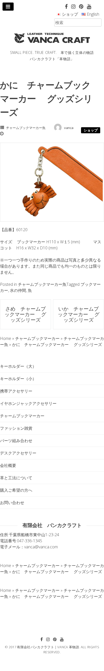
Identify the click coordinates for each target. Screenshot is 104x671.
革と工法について (16, 478)
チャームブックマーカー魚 (25, 127)
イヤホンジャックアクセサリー (28, 403)
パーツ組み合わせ (16, 440)
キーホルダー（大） (18, 366)
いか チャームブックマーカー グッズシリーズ (78, 314)
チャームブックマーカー (22, 416)
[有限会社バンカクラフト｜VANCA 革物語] (52, 38)
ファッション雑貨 (16, 428)
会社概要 (8, 465)
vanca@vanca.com (41, 547)
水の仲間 (18, 290)
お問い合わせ (12, 502)
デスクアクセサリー (18, 453)
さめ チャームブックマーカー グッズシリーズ (25, 314)
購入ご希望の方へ (16, 490)
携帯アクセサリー (16, 391)
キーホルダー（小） (18, 378)
